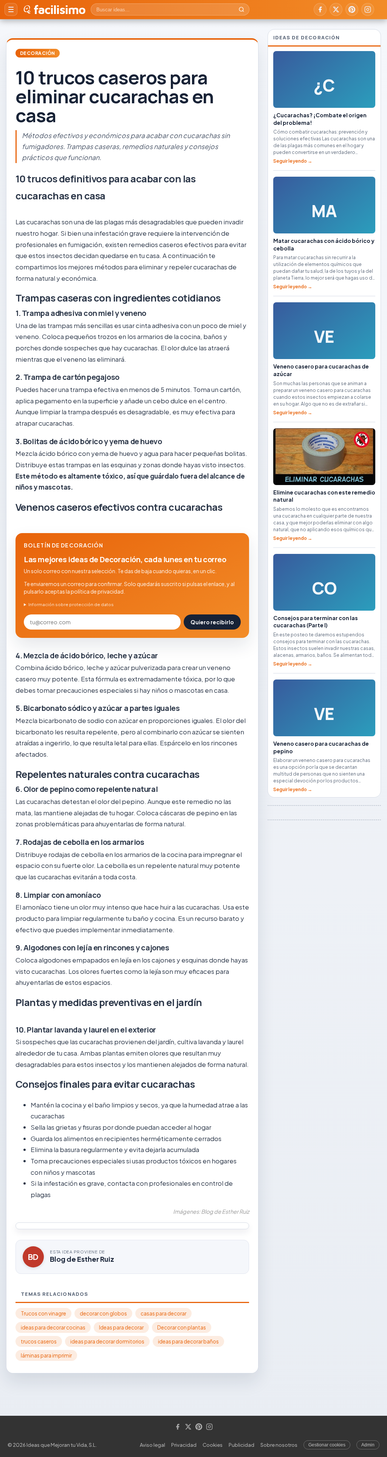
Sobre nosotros (278, 1445)
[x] (336, 9)
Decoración (37, 53)
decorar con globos (103, 1313)
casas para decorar (163, 1313)
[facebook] (320, 9)
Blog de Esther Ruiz (82, 1259)
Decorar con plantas (181, 1327)
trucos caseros (39, 1341)
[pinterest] (351, 9)
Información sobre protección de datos (71, 604)
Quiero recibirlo (212, 622)
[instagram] (367, 9)
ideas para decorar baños (188, 1341)
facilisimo (59, 9)
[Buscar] (241, 9)
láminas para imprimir (46, 1355)
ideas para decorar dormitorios (107, 1341)
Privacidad (184, 1445)
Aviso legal (152, 1445)
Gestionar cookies (326, 1445)
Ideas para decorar (121, 1327)
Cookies (213, 1445)
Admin (368, 1445)
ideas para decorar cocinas (53, 1327)
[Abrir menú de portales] (11, 9)
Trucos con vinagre (43, 1313)
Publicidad (241, 1445)
